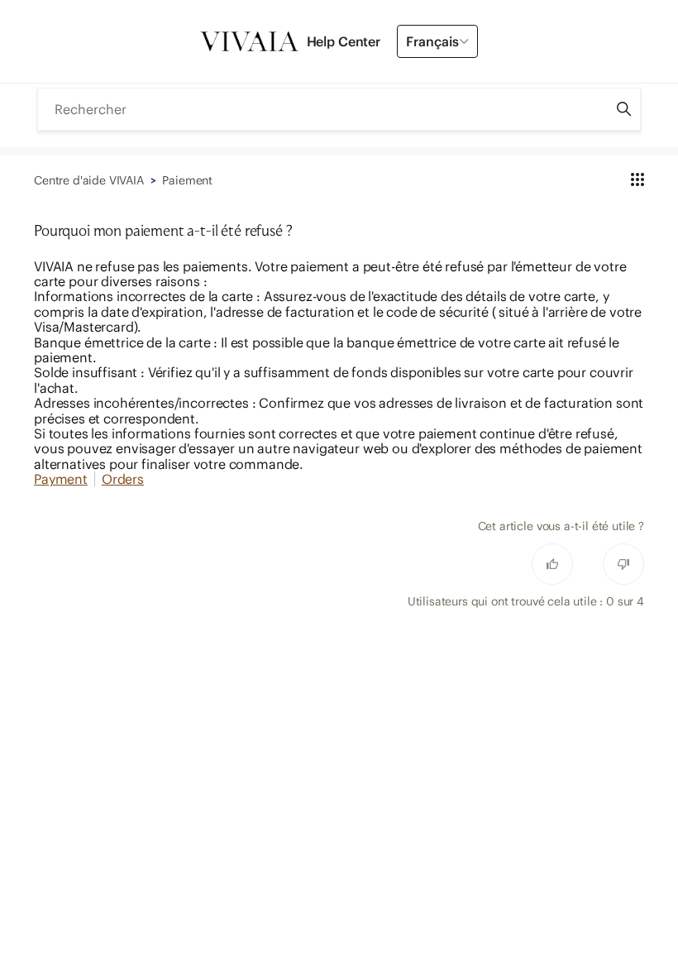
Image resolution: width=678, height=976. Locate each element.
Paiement (187, 180)
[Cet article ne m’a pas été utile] (623, 564)
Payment (61, 479)
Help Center (343, 41)
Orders (123, 479)
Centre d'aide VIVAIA (89, 180)
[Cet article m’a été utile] (552, 564)
